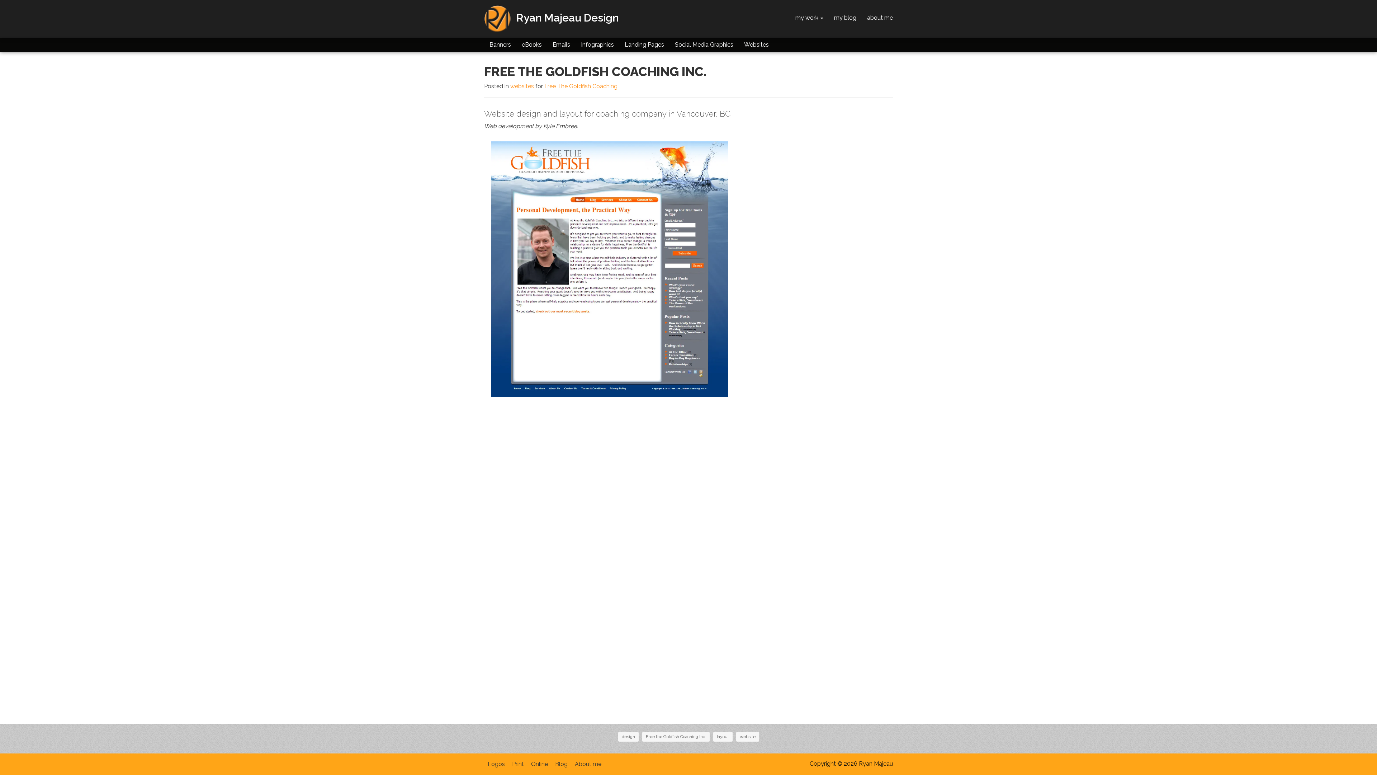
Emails (561, 44)
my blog (845, 17)
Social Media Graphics (704, 44)
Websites (756, 44)
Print (518, 764)
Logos (496, 764)
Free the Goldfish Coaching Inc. (676, 736)
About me (588, 764)
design (628, 736)
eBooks (532, 44)
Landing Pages (644, 44)
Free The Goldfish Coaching (580, 86)
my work (807, 17)
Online (539, 764)
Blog (561, 764)
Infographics (597, 44)
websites (522, 86)
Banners (500, 44)
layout (723, 736)
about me (880, 17)
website (748, 736)
